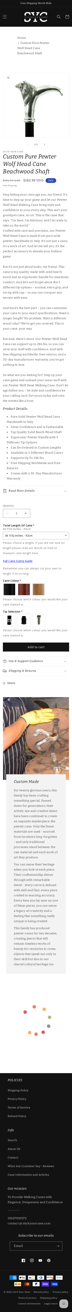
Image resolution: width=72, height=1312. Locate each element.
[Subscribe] (58, 1246)
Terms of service (27, 1298)
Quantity (8, 505)
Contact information (29, 1303)
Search (12, 1140)
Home (21, 38)
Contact (13, 1157)
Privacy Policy (17, 1099)
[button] (5, 17)
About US (14, 1149)
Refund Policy (17, 1116)
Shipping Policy (18, 1090)
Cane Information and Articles (28, 1174)
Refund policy (41, 1292)
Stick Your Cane (21, 1292)
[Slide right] (44, 144)
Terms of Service (19, 1107)
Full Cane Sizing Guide (17, 561)
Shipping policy (48, 1298)
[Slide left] (27, 144)
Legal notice (50, 1303)
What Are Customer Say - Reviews (31, 1166)
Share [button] (11, 683)
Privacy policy (60, 1292)
